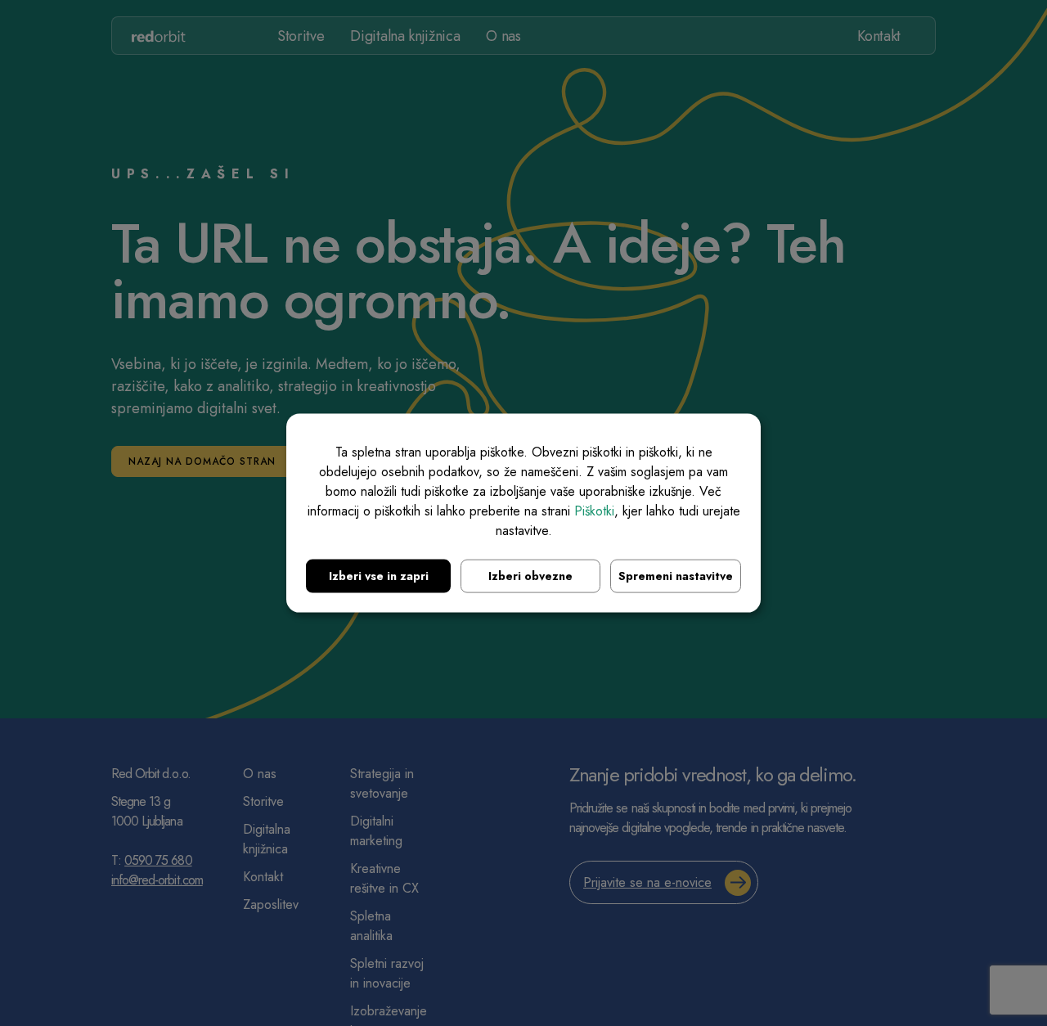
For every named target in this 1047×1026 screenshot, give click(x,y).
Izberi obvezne (530, 576)
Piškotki (594, 511)
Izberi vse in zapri (379, 576)
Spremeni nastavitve (675, 576)
